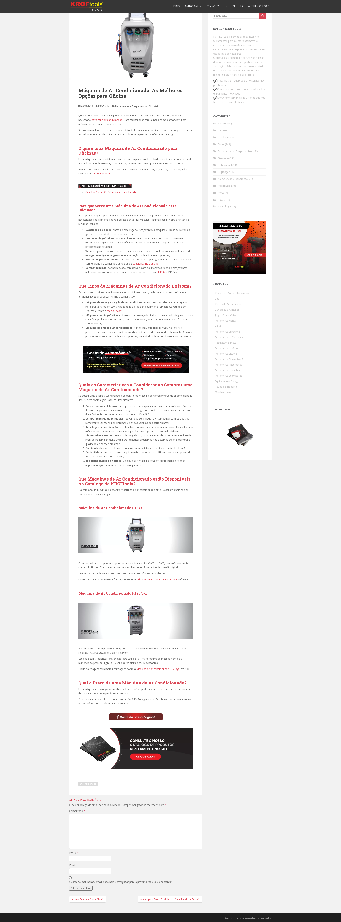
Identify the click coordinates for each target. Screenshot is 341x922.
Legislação (224, 172)
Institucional (225, 165)
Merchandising (223, 392)
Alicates (219, 326)
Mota (221, 192)
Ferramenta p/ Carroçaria (229, 337)
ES (241, 6)
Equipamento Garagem (228, 381)
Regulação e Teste (225, 342)
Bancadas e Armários (227, 309)
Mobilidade (224, 185)
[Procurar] (262, 16)
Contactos (212, 6)
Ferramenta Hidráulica (227, 370)
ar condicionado (102, 173)
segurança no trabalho (146, 263)
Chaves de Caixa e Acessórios (232, 293)
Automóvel (224, 123)
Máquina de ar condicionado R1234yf (157, 669)
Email (73, 865)
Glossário (154, 106)
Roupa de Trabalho (226, 386)
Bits (217, 298)
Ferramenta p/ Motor (227, 348)
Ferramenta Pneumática (228, 364)
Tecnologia (224, 206)
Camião (222, 130)
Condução (224, 137)
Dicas (221, 144)
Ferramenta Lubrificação (228, 375)
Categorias (191, 6)
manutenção (114, 311)
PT (234, 6)
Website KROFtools (258, 6)
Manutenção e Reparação (233, 178)
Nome (74, 852)
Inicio (176, 6)
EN (226, 6)
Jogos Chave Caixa (225, 315)
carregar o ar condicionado (107, 119)
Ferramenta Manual (226, 320)
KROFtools (103, 106)
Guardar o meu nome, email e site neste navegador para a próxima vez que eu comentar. (120, 882)
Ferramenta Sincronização (230, 359)
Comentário (77, 811)
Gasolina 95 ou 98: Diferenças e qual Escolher (111, 192)
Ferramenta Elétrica (226, 353)
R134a (161, 272)
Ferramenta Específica (227, 331)
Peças (221, 199)
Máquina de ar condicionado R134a (156, 579)
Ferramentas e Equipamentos (131, 106)
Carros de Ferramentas (228, 304)
